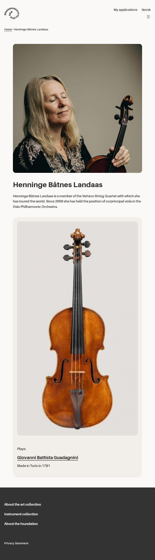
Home (8, 29)
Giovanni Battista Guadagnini (47, 457)
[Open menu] (148, 16)
